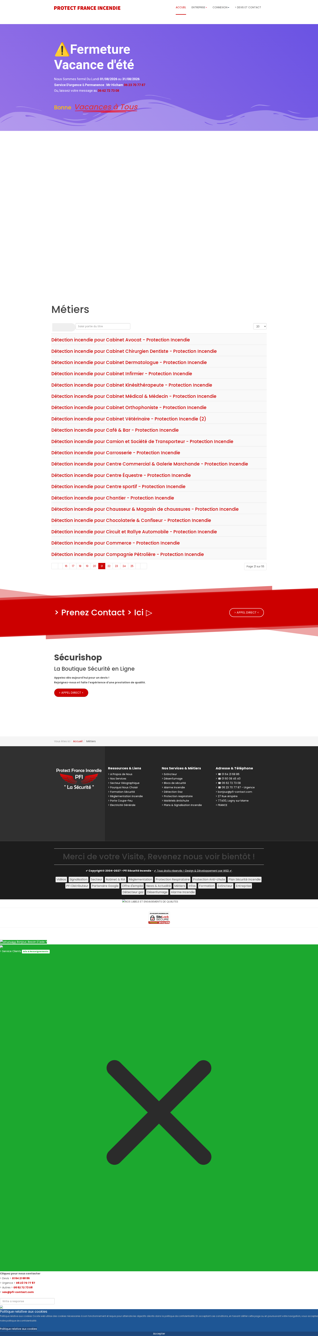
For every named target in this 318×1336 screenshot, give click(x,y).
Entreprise (243, 886)
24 (124, 566)
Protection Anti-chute (209, 879)
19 (87, 566)
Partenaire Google (105, 886)
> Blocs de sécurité (174, 783)
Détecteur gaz (133, 892)
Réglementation (140, 879)
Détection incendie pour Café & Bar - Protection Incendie (115, 430)
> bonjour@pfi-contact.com (234, 792)
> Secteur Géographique (123, 783)
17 (73, 566)
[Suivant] (138, 566)
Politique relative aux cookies (18, 1329)
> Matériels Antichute (175, 800)
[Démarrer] (54, 566)
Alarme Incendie (183, 892)
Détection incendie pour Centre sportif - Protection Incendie (118, 487)
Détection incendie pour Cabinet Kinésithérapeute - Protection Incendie (131, 385)
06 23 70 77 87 (25, 1283)
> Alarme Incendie (173, 787)
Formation (206, 886)
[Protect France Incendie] (87, 8)
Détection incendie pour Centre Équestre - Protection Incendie (121, 475)
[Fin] (143, 566)
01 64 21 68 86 (21, 1278)
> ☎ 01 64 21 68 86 (227, 774)
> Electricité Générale (121, 805)
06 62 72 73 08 (23, 1287)
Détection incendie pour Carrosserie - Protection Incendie (115, 453)
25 (131, 566)
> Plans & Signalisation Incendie (182, 805)
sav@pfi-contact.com (18, 1292)
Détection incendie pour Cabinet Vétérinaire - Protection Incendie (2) (128, 419)
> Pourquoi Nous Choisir (123, 787)
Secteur (96, 879)
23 (116, 566)
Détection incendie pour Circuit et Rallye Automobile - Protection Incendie (134, 532)
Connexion (220, 7)
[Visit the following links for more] (69, 799)
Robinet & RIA (115, 879)
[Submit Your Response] (1, 1306)
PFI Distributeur (77, 886)
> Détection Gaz (172, 792)
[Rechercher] (58, 327)
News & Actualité (158, 886)
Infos (192, 886)
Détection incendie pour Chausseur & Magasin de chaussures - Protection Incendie (145, 509)
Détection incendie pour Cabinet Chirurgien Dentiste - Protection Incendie (134, 351)
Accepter (159, 1333)
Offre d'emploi (132, 886)
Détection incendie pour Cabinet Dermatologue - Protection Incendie (129, 362)
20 (94, 566)
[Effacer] (70, 327)
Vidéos (61, 879)
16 (66, 566)
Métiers (179, 886)
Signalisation (78, 879)
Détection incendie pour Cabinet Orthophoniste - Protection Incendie (128, 407)
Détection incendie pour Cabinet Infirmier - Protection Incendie (121, 374)
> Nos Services (117, 778)
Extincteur (225, 886)
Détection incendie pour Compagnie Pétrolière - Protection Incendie (127, 554)
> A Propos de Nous (120, 774)
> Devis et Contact (248, 7)
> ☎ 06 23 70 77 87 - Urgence (235, 787)
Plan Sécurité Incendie (245, 879)
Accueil (181, 7)
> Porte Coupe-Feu (120, 800)
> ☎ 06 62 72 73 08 (228, 783)
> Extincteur (169, 774)
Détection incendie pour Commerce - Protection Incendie (115, 543)
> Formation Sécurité (121, 792)
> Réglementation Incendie (125, 796)
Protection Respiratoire (173, 879)
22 (108, 566)
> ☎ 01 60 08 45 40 (228, 778)
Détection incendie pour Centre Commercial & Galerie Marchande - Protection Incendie (149, 464)
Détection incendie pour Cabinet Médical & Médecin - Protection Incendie (133, 396)
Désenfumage (157, 892)
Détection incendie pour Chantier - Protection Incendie (112, 498)
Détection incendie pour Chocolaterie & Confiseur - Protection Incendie (131, 520)
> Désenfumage (172, 778)
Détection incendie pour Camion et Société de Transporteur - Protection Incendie (142, 441)
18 (80, 566)
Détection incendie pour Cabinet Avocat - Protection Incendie (120, 340)
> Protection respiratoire (177, 796)
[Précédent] (60, 566)
